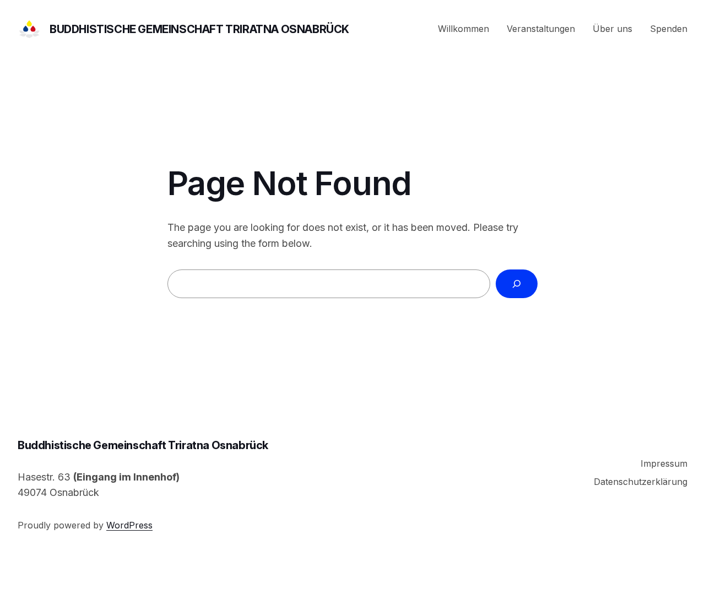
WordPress (129, 525)
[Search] (517, 283)
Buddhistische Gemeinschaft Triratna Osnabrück (199, 29)
